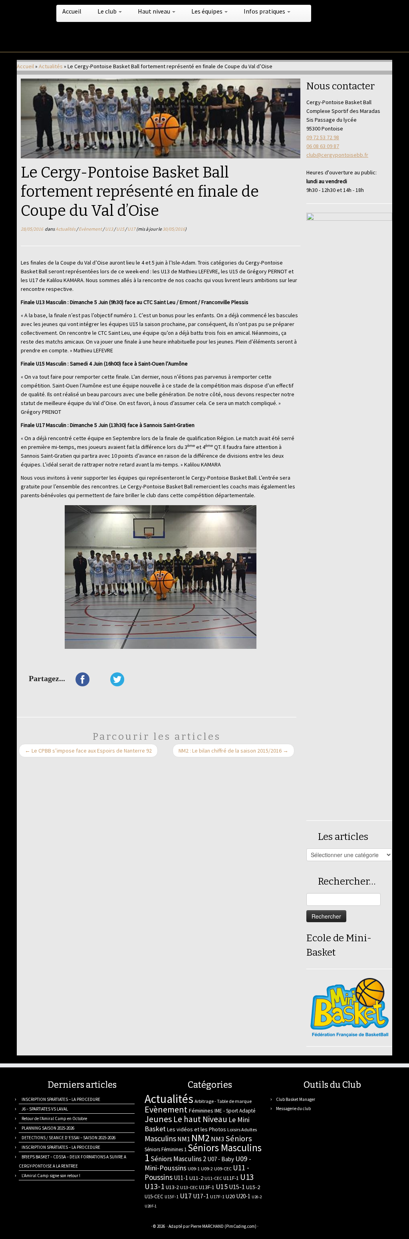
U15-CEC (154, 1196)
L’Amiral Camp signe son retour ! (51, 1175)
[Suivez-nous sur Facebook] (52, 1227)
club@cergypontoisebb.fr (337, 154)
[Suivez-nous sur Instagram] (62, 1227)
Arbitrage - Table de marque (223, 1101)
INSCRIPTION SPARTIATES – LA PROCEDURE (61, 1099)
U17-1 (201, 1196)
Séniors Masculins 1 (203, 1153)
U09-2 (207, 1169)
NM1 (183, 1139)
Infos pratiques (265, 11)
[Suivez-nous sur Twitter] (42, 1227)
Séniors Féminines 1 (166, 1149)
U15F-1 (172, 1196)
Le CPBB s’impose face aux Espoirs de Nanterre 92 (88, 750)
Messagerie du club (293, 1108)
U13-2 (172, 1187)
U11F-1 (231, 1178)
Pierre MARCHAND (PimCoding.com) (223, 1226)
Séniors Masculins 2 (178, 1158)
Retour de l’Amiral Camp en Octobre (54, 1118)
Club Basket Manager (295, 1099)
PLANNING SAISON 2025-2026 (48, 1128)
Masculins (160, 1138)
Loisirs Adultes (242, 1129)
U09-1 (194, 1169)
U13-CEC (189, 1187)
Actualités (51, 66)
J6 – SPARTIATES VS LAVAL (45, 1109)
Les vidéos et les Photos (196, 1129)
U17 (131, 229)
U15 (120, 229)
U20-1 (243, 1196)
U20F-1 (151, 1206)
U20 (230, 1196)
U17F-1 (217, 1196)
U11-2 (196, 1178)
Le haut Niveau (200, 1119)
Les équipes (207, 11)
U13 (109, 229)
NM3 (217, 1138)
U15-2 (253, 1187)
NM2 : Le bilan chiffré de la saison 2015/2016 (233, 750)
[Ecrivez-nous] (32, 1227)
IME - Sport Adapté (235, 1110)
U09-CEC (223, 1169)
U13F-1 (206, 1187)
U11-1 (181, 1178)
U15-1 (237, 1187)
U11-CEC (213, 1178)
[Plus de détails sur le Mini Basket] (349, 1006)
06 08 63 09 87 (322, 146)
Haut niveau (154, 11)
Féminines (201, 1110)
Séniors (238, 1138)
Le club (107, 11)
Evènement (91, 229)
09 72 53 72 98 (322, 137)
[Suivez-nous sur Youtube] (72, 1227)
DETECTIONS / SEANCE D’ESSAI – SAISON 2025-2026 (68, 1137)
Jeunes (158, 1118)
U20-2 (257, 1196)
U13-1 (155, 1186)
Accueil (71, 11)
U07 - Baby (220, 1159)
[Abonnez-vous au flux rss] (22, 1227)
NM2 (200, 1138)
